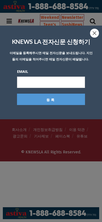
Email (22, 71)
